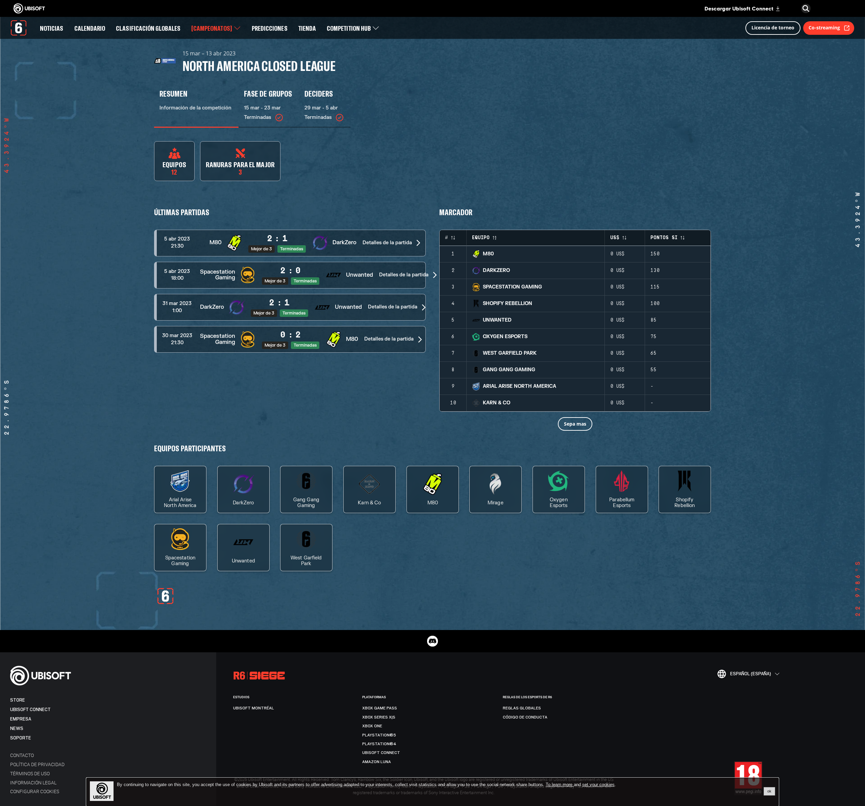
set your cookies (598, 784)
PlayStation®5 (379, 735)
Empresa (20, 719)
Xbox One (372, 726)
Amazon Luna (376, 761)
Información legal (33, 782)
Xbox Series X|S (378, 717)
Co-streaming (824, 27)
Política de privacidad (37, 764)
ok (769, 791)
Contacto (22, 755)
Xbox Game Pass (379, 708)
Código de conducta (525, 717)
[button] (290, 243)
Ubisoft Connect (30, 709)
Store (17, 700)
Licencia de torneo (772, 27)
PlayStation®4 (379, 743)
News (16, 728)
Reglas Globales (522, 708)
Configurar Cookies (34, 791)
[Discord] (432, 641)
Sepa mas (575, 424)
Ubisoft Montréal (253, 708)
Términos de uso (30, 773)
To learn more (560, 784)
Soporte (20, 737)
